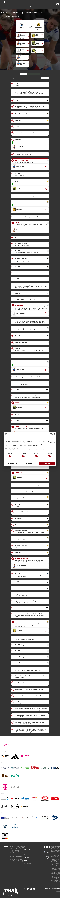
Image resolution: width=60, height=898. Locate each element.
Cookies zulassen (47, 463)
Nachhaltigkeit (27, 863)
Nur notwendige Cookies (13, 463)
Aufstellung (36, 74)
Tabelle (30, 74)
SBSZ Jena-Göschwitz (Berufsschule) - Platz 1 (12, 16)
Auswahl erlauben (30, 463)
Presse (25, 860)
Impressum (47, 888)
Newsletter (26, 857)
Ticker (23, 74)
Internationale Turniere (29, 852)
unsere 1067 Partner (12, 439)
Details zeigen (50, 459)
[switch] (23, 456)
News (25, 846)
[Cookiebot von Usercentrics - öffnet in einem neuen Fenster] (50, 434)
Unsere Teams (27, 849)
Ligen (25, 854)
